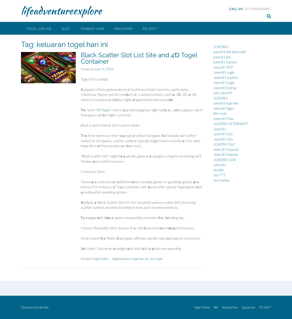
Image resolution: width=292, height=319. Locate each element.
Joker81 (220, 129)
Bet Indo (220, 113)
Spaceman (123, 29)
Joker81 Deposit (226, 149)
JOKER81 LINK (225, 160)
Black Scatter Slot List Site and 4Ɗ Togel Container (139, 58)
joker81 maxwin (225, 62)
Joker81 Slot (223, 134)
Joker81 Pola (223, 119)
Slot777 (220, 175)
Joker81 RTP (223, 67)
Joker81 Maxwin (226, 154)
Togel (106, 110)
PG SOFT (150, 29)
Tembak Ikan (92, 29)
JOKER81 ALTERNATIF (231, 124)
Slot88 (219, 170)
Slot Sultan (221, 180)
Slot (66, 29)
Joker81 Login (224, 72)
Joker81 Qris (223, 139)
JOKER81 (221, 47)
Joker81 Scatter (226, 78)
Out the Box (41, 307)
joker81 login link (226, 103)
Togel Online (39, 29)
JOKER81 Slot (224, 144)
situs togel (155, 259)
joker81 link (222, 57)
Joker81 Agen (224, 108)
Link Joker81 (223, 93)
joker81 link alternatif (230, 52)
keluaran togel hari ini (134, 259)
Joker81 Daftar (225, 88)
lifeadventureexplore (61, 10)
